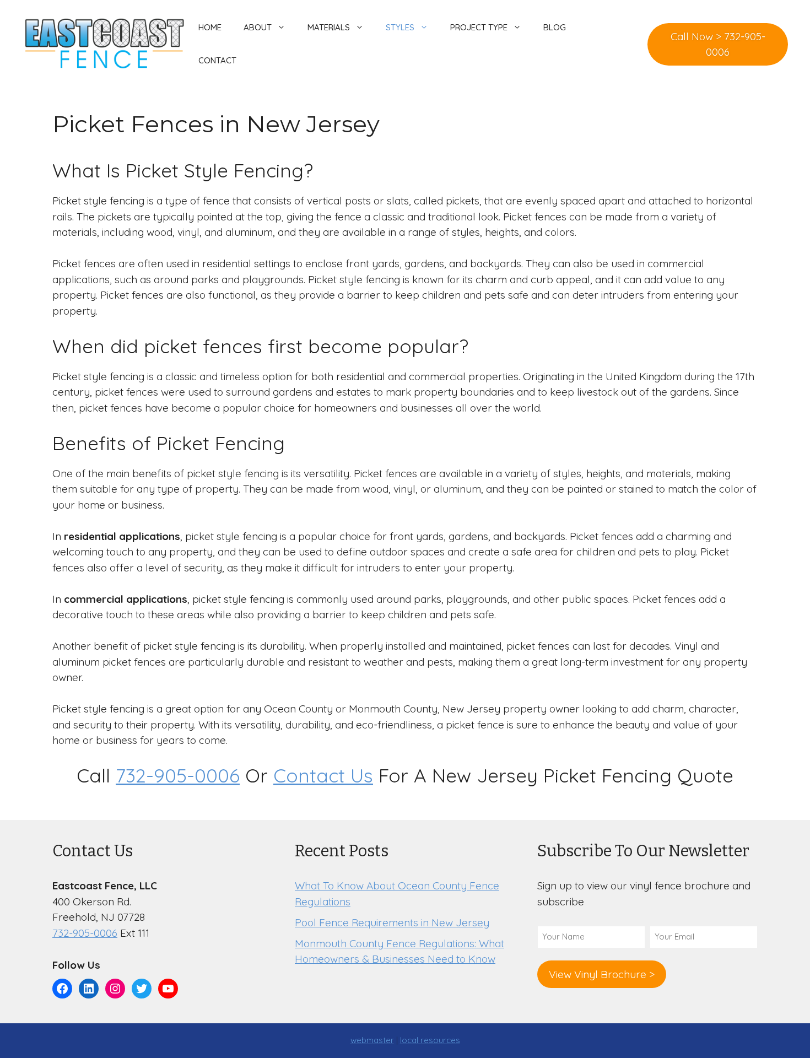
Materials (328, 27)
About (258, 27)
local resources (430, 1040)
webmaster (372, 1040)
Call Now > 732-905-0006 (718, 44)
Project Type (478, 27)
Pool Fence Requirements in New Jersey (392, 922)
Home (210, 27)
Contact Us (323, 775)
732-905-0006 (178, 775)
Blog (554, 27)
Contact (217, 60)
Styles (400, 27)
